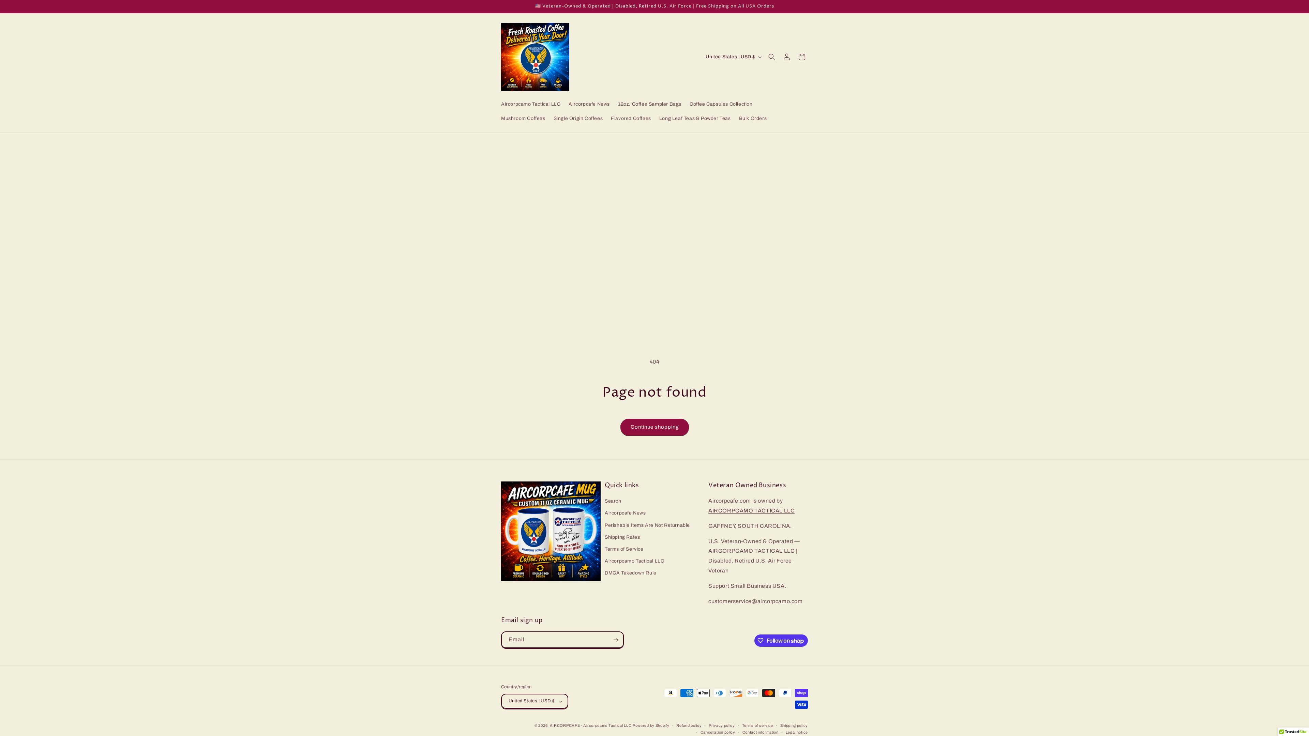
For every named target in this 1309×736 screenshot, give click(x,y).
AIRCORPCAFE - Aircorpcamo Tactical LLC (591, 725)
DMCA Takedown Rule (631, 573)
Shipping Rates (622, 537)
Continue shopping (655, 427)
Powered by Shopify (651, 725)
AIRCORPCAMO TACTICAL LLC (751, 510)
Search (613, 501)
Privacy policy (722, 725)
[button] (771, 56)
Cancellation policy (718, 732)
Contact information (760, 732)
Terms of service (757, 725)
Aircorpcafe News (625, 513)
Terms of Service (624, 549)
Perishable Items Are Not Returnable (647, 525)
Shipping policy (794, 725)
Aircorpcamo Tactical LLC (634, 561)
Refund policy (689, 725)
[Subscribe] (615, 639)
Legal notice (797, 732)
